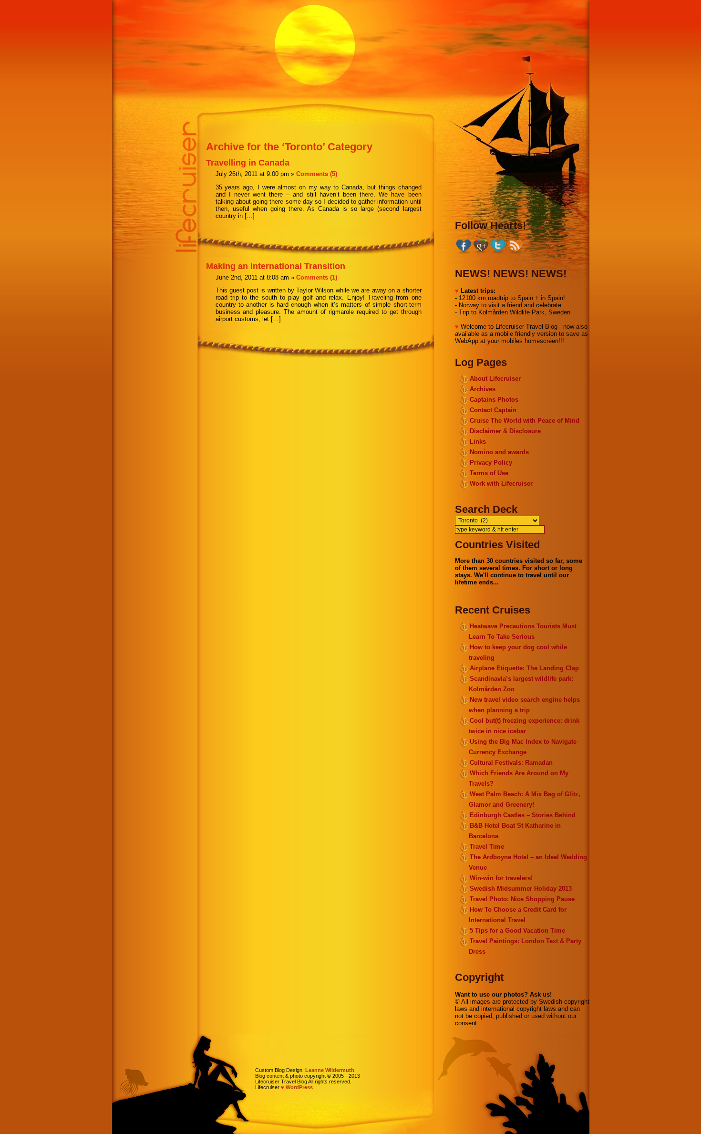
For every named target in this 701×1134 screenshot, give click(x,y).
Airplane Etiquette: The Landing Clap (524, 668)
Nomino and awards (499, 452)
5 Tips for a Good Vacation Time (517, 930)
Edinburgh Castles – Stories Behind (523, 815)
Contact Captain (493, 410)
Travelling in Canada (247, 162)
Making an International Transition (275, 266)
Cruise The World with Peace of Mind (524, 420)
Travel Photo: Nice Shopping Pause (522, 899)
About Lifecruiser (495, 378)
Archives (482, 389)
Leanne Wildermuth (329, 1070)
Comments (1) (316, 277)
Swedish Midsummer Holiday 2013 (521, 888)
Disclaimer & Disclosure (505, 431)
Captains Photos (494, 399)
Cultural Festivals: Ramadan (511, 762)
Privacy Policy (491, 462)
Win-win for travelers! (501, 878)
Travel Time (487, 846)
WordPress (299, 1087)
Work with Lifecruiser (501, 483)
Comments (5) (316, 173)
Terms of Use (489, 473)
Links (478, 441)
